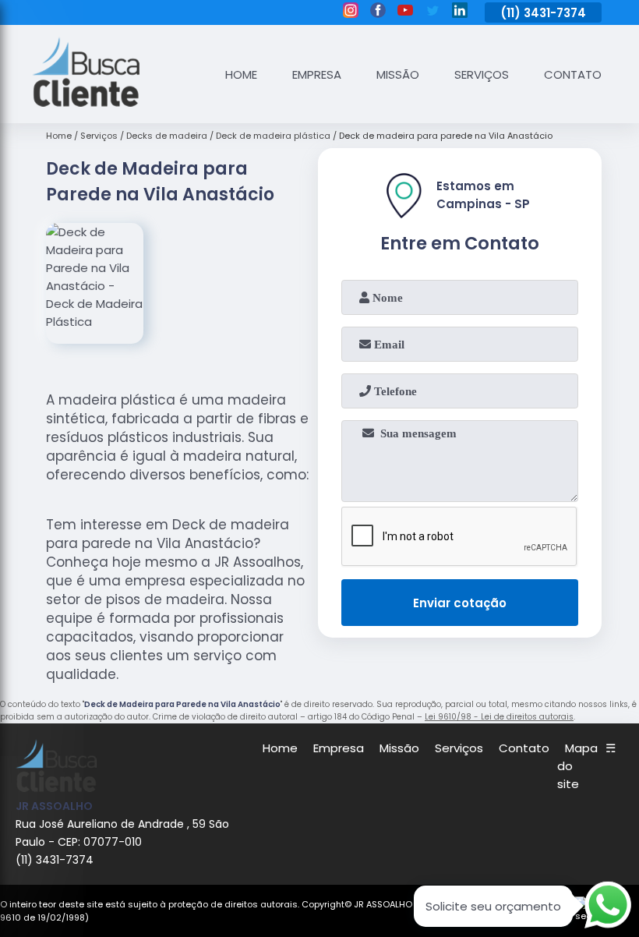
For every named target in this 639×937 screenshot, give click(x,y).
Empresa (316, 74)
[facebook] (378, 12)
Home (241, 74)
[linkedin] (460, 12)
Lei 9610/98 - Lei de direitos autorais (499, 717)
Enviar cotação (460, 603)
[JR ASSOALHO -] (85, 102)
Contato (573, 74)
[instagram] (350, 12)
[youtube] (405, 12)
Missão (397, 74)
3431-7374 (555, 13)
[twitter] (432, 12)
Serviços (481, 74)
